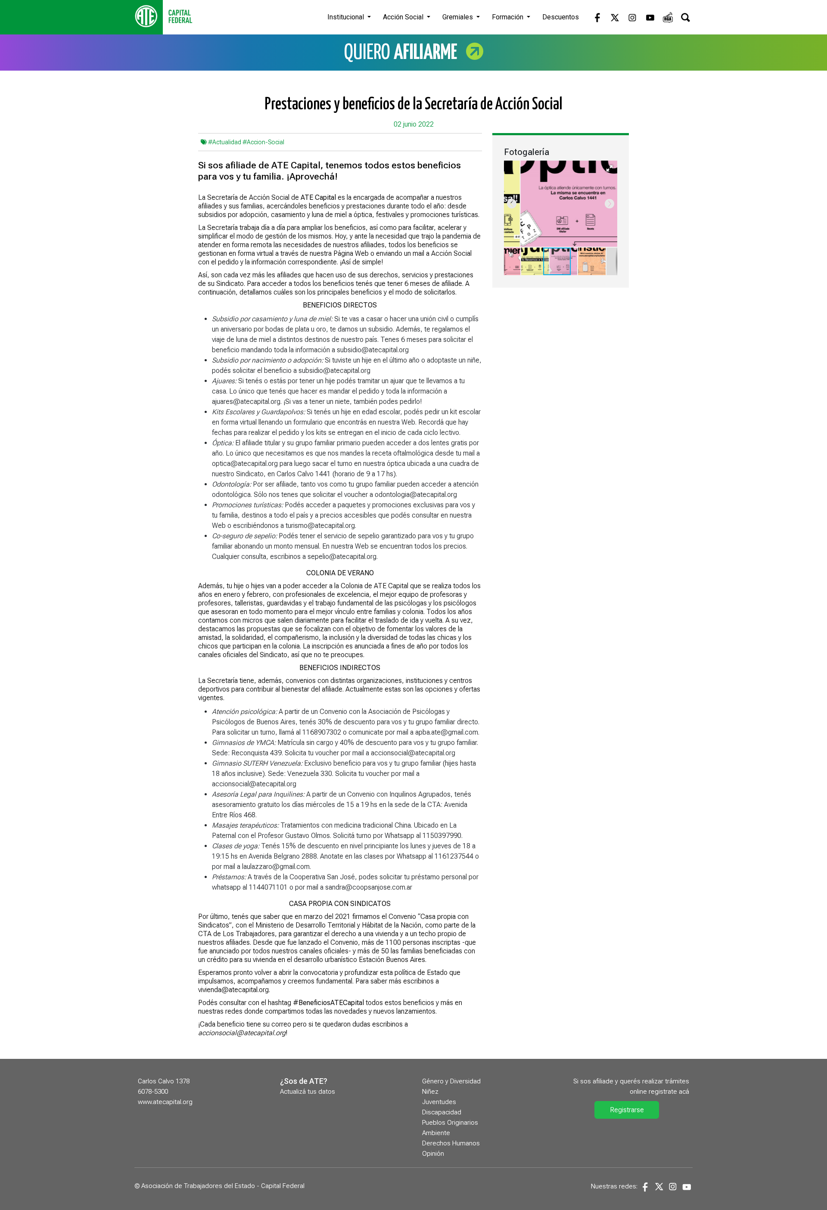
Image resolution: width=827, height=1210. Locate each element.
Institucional (346, 17)
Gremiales (458, 17)
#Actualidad (224, 142)
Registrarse (627, 1110)
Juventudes (439, 1102)
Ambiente (436, 1133)
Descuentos (560, 17)
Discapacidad (441, 1112)
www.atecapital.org (165, 1102)
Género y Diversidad (451, 1081)
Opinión (433, 1153)
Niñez (430, 1091)
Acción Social (404, 17)
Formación (508, 17)
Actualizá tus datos (307, 1091)
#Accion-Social (263, 142)
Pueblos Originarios (450, 1122)
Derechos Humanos (451, 1143)
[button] (609, 168)
